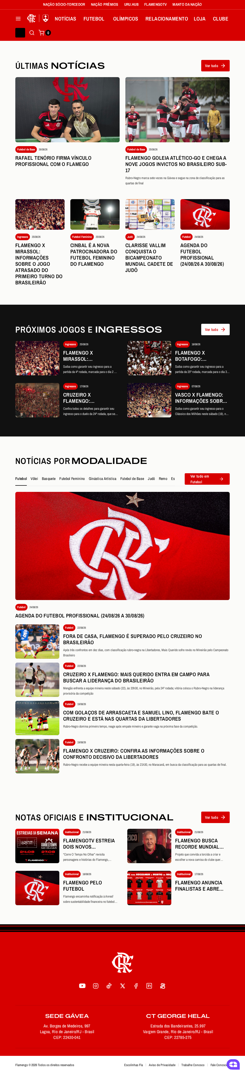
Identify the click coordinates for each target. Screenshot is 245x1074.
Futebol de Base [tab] (132, 478)
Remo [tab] (163, 478)
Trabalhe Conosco (193, 1065)
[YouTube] (82, 986)
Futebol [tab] (21, 478)
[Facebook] (136, 986)
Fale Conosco (219, 1065)
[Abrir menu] (18, 18)
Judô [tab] (151, 478)
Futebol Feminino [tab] (72, 478)
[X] (122, 986)
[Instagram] (95, 986)
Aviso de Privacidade (162, 1065)
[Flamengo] (39, 18)
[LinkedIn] (149, 986)
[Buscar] (32, 32)
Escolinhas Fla (133, 1065)
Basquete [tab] (49, 478)
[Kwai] (162, 986)
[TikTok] (109, 986)
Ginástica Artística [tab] (103, 478)
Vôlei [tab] (34, 478)
